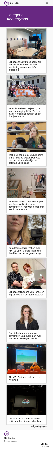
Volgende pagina (39, 426)
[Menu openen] (47, 3)
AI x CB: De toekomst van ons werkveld (24, 378)
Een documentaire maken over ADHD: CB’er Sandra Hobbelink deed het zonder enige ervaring (25, 250)
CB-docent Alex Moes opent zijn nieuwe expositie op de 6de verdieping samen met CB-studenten (25, 66)
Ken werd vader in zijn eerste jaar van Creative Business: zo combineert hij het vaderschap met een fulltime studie (26, 205)
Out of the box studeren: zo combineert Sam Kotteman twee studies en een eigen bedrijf (25, 336)
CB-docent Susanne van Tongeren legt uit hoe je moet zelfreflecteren (26, 293)
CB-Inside (14, 3)
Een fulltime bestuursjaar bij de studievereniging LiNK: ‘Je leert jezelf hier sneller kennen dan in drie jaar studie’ (25, 112)
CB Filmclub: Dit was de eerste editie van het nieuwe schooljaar (25, 419)
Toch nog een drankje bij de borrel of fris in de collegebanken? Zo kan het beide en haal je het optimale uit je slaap (26, 159)
